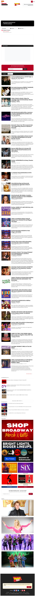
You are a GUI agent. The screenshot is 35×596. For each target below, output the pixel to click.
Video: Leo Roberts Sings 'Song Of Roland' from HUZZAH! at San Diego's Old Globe (21, 220)
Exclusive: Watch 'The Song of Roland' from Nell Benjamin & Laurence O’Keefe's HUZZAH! (21, 253)
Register (27, 1)
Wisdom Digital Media (15, 593)
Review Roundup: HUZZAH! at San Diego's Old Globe (20, 231)
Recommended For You (5, 377)
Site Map (27, 592)
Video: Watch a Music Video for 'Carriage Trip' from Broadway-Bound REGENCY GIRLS (22, 100)
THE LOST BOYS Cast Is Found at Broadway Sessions (15, 403)
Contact (13, 592)
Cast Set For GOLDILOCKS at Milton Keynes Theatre (20, 301)
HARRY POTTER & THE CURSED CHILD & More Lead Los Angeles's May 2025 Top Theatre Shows (22, 335)
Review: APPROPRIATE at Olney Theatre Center (22, 161)
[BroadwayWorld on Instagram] (16, 590)
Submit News (20, 592)
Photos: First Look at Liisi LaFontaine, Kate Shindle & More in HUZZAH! (21, 242)
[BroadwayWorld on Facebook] (14, 590)
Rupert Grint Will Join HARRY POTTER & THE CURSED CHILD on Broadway (13, 516)
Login (29, 1)
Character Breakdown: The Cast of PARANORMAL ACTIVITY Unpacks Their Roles (19, 406)
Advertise (7, 592)
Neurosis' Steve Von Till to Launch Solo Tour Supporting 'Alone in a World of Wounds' (22, 126)
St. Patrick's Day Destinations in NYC (21, 172)
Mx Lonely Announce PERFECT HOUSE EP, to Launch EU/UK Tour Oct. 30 (22, 88)
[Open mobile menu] (34, 2)
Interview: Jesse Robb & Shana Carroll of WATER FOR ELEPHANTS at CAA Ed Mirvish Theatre (22, 137)
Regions (24, 592)
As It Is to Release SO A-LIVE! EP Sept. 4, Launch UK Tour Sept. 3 (22, 77)
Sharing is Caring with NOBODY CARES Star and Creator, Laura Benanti (18, 409)
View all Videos (3, 416)
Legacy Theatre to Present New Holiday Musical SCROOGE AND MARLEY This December (22, 279)
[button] (32, 2)
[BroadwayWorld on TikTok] (20, 590)
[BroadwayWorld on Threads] (22, 590)
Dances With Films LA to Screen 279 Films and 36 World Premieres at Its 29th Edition (21, 150)
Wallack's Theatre (6, 30)
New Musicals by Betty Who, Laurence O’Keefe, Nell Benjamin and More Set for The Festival (21, 114)
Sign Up (29, 587)
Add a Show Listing (4, 4)
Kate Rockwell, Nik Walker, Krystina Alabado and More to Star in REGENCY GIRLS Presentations (21, 197)
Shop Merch (4, 3)
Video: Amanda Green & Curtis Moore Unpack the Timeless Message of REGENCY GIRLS (21, 361)
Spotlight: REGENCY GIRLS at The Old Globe (21, 347)
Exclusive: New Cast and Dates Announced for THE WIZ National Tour (13, 567)
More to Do (21, 28)
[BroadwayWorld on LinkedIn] (18, 590)
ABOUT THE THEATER (6, 31)
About (11, 592)
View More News (28, 373)
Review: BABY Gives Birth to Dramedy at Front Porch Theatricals (22, 323)
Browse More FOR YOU (17, 400)
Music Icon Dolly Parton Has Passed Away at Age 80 (10, 533)
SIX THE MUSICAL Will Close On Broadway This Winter (10, 550)
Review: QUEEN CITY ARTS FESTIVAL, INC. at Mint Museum (22, 208)
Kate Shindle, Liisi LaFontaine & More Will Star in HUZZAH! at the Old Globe (21, 290)
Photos (12, 28)
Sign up (30, 493)
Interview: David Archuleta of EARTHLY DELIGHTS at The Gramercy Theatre (22, 267)
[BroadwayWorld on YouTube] (24, 590)
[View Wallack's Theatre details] (17, 38)
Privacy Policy (27, 593)
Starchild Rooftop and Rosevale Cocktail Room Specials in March (20, 184)
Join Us (17, 592)
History (4, 28)
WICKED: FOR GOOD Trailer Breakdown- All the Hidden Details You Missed (22, 312)
